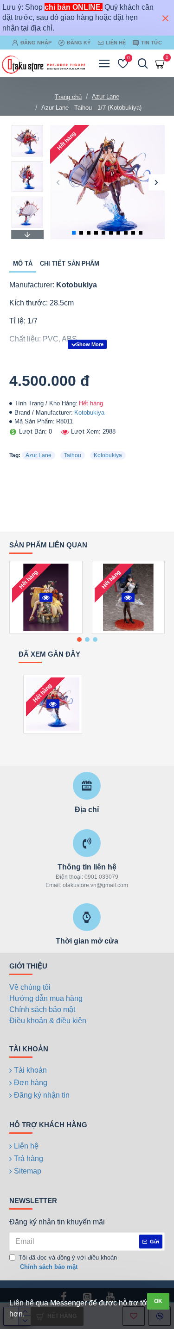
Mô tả (22, 263)
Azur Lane (105, 96)
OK (158, 1301)
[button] (58, 182)
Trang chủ (68, 96)
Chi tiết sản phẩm (69, 263)
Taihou (72, 455)
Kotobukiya (89, 412)
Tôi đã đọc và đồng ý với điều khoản (68, 1262)
